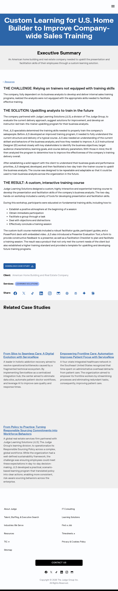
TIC (5, 542)
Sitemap (8, 550)
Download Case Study (17, 266)
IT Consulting (68, 509)
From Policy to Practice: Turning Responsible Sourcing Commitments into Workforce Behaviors (30, 430)
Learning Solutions (71, 517)
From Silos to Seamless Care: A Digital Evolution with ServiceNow (28, 355)
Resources (9, 82)
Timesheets (67, 533)
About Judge (10, 509)
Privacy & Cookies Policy (74, 542)
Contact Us (59, 562)
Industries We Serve (13, 525)
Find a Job (67, 525)
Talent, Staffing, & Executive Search (21, 517)
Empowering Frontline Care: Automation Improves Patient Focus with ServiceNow (87, 355)
